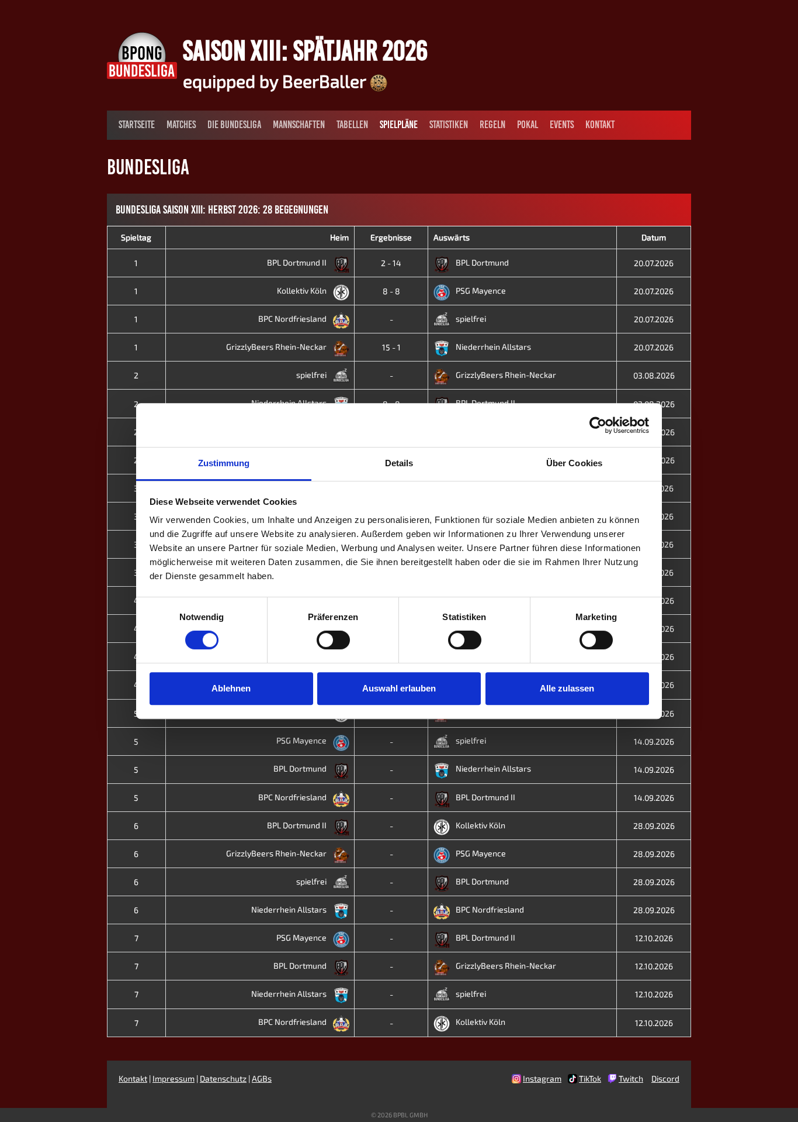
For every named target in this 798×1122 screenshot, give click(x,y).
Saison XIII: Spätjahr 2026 (305, 50)
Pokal (527, 124)
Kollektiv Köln (302, 290)
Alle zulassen (567, 688)
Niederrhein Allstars (493, 347)
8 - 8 (391, 291)
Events (562, 124)
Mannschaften (299, 124)
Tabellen (352, 124)
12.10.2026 (654, 938)
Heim (339, 237)
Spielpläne (399, 124)
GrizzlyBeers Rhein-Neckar (277, 347)
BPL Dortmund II (297, 262)
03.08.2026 (654, 375)
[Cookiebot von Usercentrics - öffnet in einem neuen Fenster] (598, 425)
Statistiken (448, 124)
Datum (653, 237)
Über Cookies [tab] (574, 463)
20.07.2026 (654, 263)
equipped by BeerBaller (276, 80)
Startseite (137, 124)
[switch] (333, 640)
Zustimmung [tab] (224, 463)
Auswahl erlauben (399, 688)
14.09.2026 (654, 741)
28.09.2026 (654, 826)
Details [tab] (399, 463)
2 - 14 (391, 263)
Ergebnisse (391, 237)
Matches (181, 124)
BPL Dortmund (482, 262)
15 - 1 (391, 347)
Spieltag (136, 237)
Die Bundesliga (234, 124)
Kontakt (600, 124)
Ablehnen (231, 688)
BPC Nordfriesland (293, 318)
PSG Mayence (481, 290)
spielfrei (471, 318)
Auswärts (451, 237)
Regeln (492, 124)
